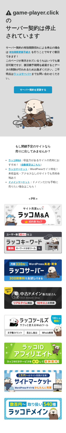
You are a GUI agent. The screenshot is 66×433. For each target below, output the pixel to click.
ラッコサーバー (23, 73)
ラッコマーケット (17, 169)
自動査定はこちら (30, 164)
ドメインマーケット (19, 182)
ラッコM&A (14, 160)
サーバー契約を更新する (33, 89)
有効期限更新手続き (20, 52)
